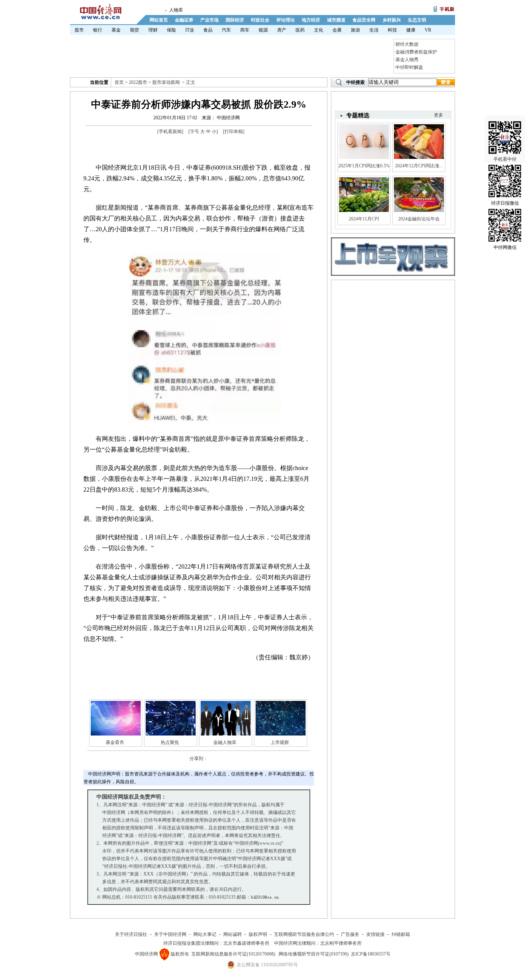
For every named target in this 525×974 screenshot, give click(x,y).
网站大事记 (204, 934)
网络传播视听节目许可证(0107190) (314, 954)
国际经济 (235, 20)
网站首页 (159, 20)
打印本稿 (233, 131)
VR (428, 30)
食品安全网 (363, 20)
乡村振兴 (391, 20)
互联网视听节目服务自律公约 (304, 934)
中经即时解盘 (409, 67)
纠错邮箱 (401, 934)
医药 (300, 30)
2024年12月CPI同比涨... (419, 165)
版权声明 (258, 934)
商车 (244, 30)
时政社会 (260, 20)
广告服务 (350, 934)
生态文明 (417, 20)
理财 (153, 30)
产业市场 (209, 20)
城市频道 (336, 20)
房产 (281, 30)
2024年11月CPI (364, 219)
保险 (171, 30)
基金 (116, 30)
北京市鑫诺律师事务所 (246, 943)
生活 (374, 30)
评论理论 (285, 20)
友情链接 (375, 934)
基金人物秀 (407, 59)
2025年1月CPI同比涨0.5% (364, 165)
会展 (337, 30)
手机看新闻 (170, 131)
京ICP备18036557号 (370, 954)
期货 (134, 30)
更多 (438, 115)
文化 (318, 30)
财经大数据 (407, 44)
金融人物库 (224, 742)
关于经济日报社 (131, 934)
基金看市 (115, 742)
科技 (392, 30)
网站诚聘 (232, 934)
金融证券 (184, 20)
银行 (97, 30)
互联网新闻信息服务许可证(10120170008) (233, 954)
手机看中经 (505, 159)
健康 (410, 30)
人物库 (176, 10)
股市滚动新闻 (166, 82)
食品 (208, 30)
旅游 (355, 30)
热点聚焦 (170, 742)
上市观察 (280, 742)
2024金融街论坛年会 (419, 219)
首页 (119, 82)
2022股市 (138, 82)
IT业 (189, 30)
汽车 (226, 30)
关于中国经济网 (170, 934)
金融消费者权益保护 (416, 52)
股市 (79, 30)
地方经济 (311, 20)
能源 (263, 30)
